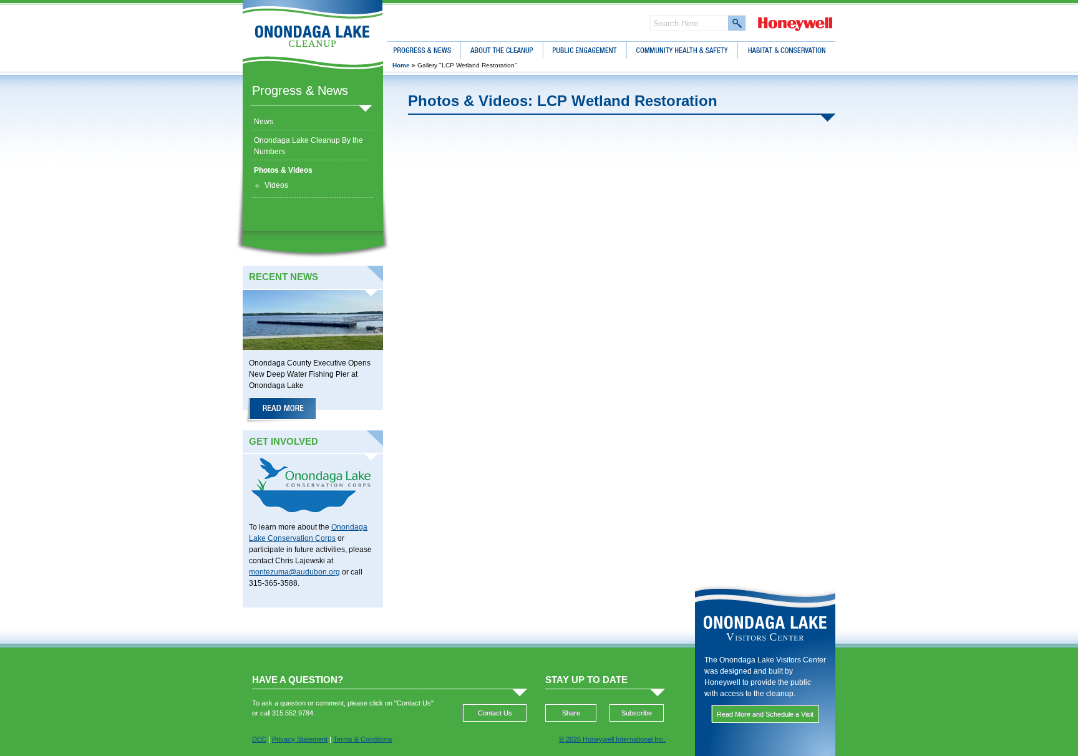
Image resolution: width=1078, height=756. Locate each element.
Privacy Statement (300, 739)
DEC (259, 739)
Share (571, 713)
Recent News (283, 276)
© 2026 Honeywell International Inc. (612, 739)
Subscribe (636, 713)
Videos (276, 185)
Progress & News (300, 90)
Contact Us (495, 713)
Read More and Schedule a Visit (765, 714)
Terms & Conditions (362, 739)
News (263, 121)
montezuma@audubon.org (294, 572)
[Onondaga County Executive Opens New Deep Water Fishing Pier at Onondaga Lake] (282, 410)
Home (401, 65)
